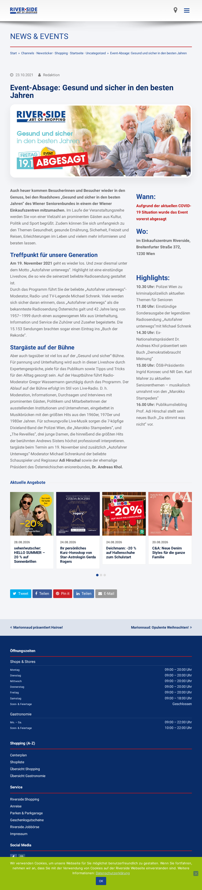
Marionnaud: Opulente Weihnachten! (160, 627)
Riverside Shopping (24, 799)
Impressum (18, 834)
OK (101, 881)
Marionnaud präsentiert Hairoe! (38, 627)
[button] (97, 575)
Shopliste (17, 762)
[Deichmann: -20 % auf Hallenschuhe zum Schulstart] (124, 533)
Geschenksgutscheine (27, 820)
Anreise (15, 806)
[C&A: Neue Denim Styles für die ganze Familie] (170, 533)
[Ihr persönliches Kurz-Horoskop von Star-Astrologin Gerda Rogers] (78, 533)
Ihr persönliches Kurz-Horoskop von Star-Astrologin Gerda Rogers (78, 555)
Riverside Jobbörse (24, 827)
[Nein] (195, 873)
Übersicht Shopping (25, 769)
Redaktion (51, 75)
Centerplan (18, 755)
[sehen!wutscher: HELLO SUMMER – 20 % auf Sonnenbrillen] (32, 533)
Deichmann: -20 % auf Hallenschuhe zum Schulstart (121, 552)
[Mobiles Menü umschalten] (186, 10)
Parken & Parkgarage (26, 813)
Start (13, 53)
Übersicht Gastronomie (27, 776)
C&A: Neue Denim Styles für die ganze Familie (168, 552)
